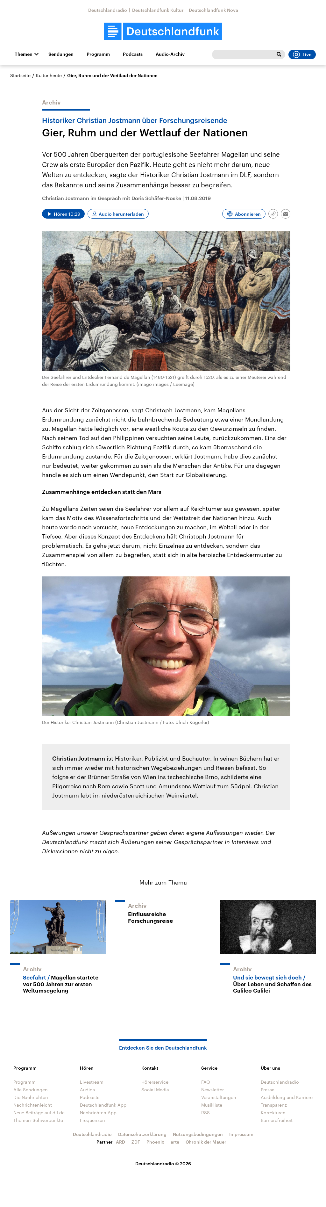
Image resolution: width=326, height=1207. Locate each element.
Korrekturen (273, 1112)
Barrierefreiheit (277, 1120)
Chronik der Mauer (206, 1142)
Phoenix (155, 1142)
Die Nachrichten (30, 1097)
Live (306, 54)
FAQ (205, 1082)
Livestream (91, 1082)
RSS (205, 1112)
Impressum (241, 1134)
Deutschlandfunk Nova (213, 10)
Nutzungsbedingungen (198, 1134)
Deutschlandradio (107, 10)
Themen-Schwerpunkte (38, 1120)
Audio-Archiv (170, 54)
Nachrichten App (98, 1112)
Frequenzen (92, 1120)
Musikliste (211, 1105)
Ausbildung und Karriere (287, 1097)
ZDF (135, 1142)
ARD (120, 1142)
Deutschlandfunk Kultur (158, 10)
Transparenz (274, 1105)
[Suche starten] (279, 54)
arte (175, 1142)
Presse (267, 1089)
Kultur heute (49, 75)
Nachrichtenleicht (32, 1105)
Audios (87, 1089)
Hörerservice (154, 1082)
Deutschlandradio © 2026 (163, 1163)
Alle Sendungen (30, 1089)
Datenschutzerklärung (142, 1134)
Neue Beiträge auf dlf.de (39, 1112)
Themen (23, 54)
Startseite (20, 75)
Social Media (155, 1089)
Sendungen (61, 54)
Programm (98, 54)
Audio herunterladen (121, 214)
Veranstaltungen (218, 1097)
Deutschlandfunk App (103, 1105)
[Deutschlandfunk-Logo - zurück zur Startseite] (163, 31)
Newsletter (212, 1089)
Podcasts (133, 54)
